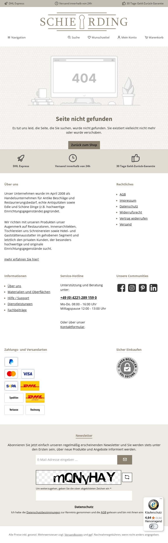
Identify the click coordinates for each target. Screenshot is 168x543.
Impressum (128, 201)
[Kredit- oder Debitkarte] (19, 374)
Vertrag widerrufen (134, 218)
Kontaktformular (72, 327)
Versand (126, 224)
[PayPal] (11, 362)
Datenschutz (129, 206)
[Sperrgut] (13, 398)
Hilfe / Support (18, 298)
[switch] (153, 526)
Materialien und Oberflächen (29, 292)
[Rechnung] (35, 410)
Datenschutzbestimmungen (43, 512)
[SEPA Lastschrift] (11, 386)
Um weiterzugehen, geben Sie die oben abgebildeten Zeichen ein (73, 488)
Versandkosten (74, 534)
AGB (123, 194)
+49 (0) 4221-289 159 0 (78, 297)
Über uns (14, 286)
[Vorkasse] (13, 410)
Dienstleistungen (20, 304)
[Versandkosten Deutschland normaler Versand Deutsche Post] (29, 386)
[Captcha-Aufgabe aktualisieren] (127, 477)
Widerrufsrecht (131, 212)
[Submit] (124, 460)
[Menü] (161, 499)
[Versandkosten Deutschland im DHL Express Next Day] (35, 398)
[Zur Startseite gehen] (84, 21)
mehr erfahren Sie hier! (21, 259)
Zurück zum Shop (84, 145)
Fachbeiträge (17, 310)
